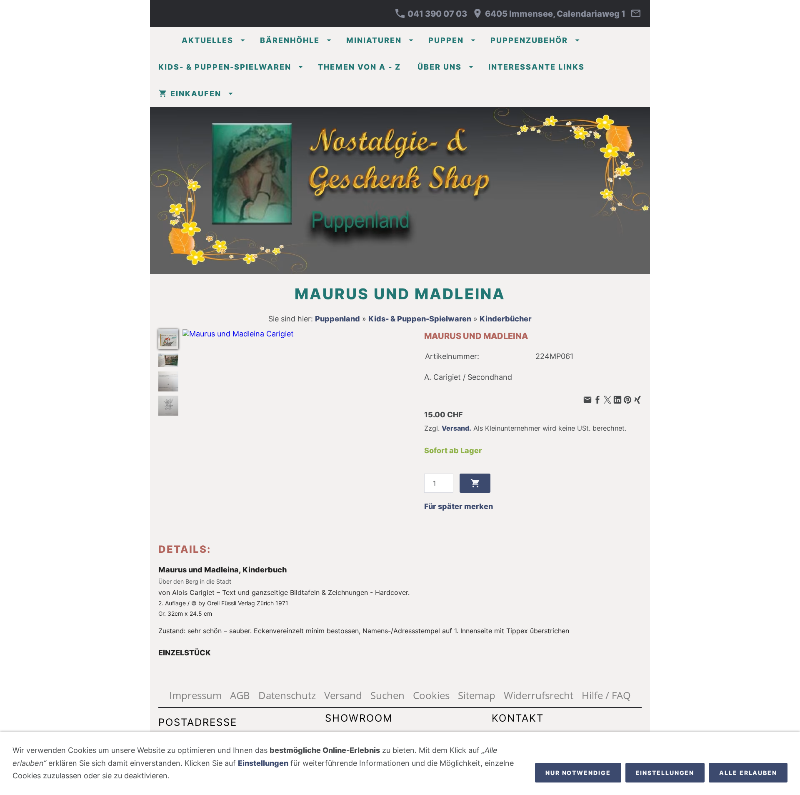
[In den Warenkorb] (475, 483)
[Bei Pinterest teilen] (627, 400)
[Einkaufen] (591, 93)
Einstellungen (263, 763)
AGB (240, 695)
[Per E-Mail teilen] (587, 400)
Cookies (431, 695)
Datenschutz (287, 695)
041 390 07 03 (436, 14)
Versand (343, 695)
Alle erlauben (748, 772)
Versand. (456, 428)
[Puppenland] (161, 40)
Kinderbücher (506, 318)
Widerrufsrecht (538, 695)
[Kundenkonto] (615, 93)
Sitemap (476, 695)
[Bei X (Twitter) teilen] (607, 400)
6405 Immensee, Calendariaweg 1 (554, 14)
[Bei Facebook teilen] (597, 400)
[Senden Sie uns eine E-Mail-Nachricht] (636, 14)
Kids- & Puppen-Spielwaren (419, 318)
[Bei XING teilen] (637, 400)
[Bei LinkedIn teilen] (617, 400)
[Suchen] (638, 93)
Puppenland (337, 318)
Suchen (387, 695)
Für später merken (458, 506)
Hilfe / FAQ (606, 695)
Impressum (195, 695)
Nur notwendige (578, 772)
